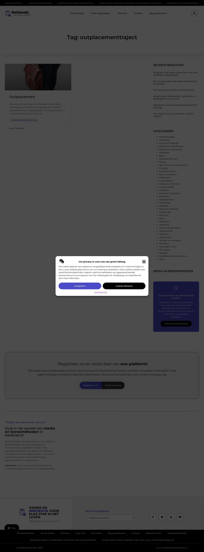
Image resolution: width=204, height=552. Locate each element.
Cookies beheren (124, 286)
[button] (143, 261)
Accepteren (80, 286)
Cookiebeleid (100, 292)
